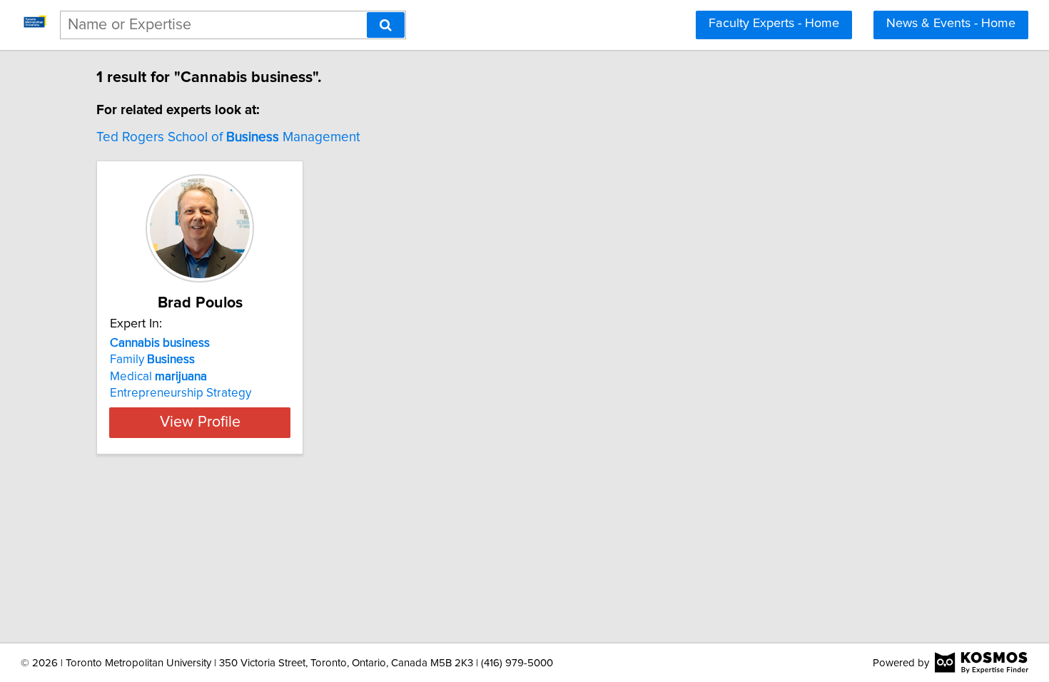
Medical (158, 376)
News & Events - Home (950, 23)
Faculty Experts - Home (774, 23)
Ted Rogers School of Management (228, 137)
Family (152, 359)
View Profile (200, 422)
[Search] (386, 25)
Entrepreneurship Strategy (180, 393)
